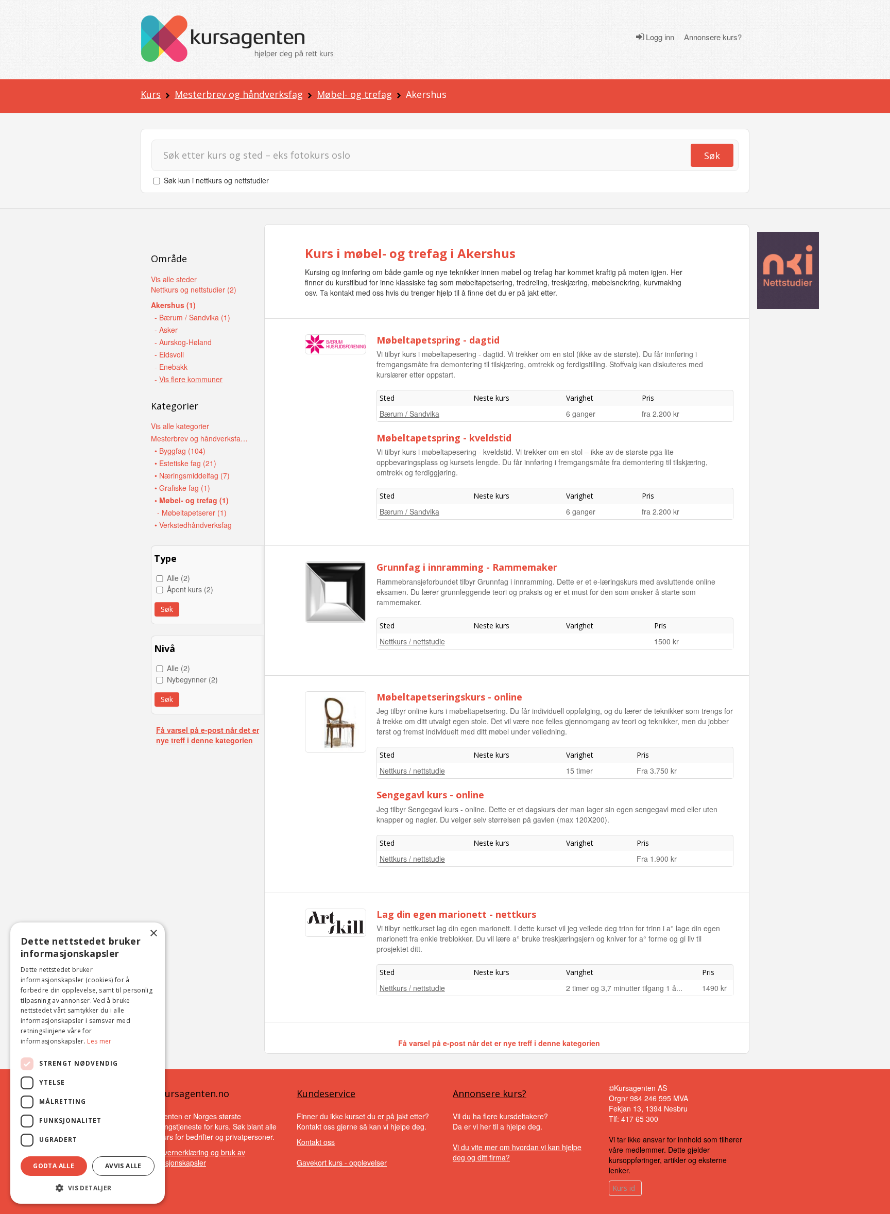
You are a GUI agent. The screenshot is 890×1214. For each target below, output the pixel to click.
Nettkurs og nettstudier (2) (193, 289)
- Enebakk (171, 367)
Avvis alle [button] (123, 1165)
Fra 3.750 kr (657, 770)
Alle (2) (178, 578)
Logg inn (659, 37)
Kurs (151, 94)
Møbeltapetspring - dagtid (438, 340)
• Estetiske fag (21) (185, 463)
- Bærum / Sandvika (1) (192, 317)
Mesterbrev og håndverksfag (239, 94)
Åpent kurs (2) (190, 589)
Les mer (99, 1041)
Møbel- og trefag (354, 94)
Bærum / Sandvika (409, 413)
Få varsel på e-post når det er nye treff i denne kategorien (207, 735)
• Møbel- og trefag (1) (192, 500)
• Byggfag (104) (180, 451)
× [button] (153, 933)
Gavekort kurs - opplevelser (342, 1162)
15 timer (579, 770)
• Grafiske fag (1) (182, 488)
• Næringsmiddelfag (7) (192, 475)
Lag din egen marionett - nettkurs (456, 914)
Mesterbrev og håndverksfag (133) (199, 438)
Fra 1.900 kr (657, 858)
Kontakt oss (316, 1142)
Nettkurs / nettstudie (412, 641)
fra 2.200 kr (660, 413)
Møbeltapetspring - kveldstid (443, 438)
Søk (712, 155)
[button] (88, 1188)
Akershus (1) (173, 305)
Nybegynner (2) (192, 679)
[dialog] (87, 1063)
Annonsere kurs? (713, 37)
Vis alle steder (174, 279)
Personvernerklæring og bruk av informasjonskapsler (193, 1157)
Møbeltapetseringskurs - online (449, 697)
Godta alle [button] (53, 1165)
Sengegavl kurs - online (430, 795)
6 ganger (580, 413)
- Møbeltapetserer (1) (192, 512)
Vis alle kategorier (180, 426)
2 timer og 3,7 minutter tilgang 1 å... (624, 988)
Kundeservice (326, 1093)
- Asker (166, 329)
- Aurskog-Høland (183, 342)
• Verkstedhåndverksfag (193, 525)
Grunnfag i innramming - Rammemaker (466, 567)
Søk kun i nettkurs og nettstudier (216, 180)
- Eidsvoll (169, 354)
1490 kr (714, 988)
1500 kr (666, 641)
